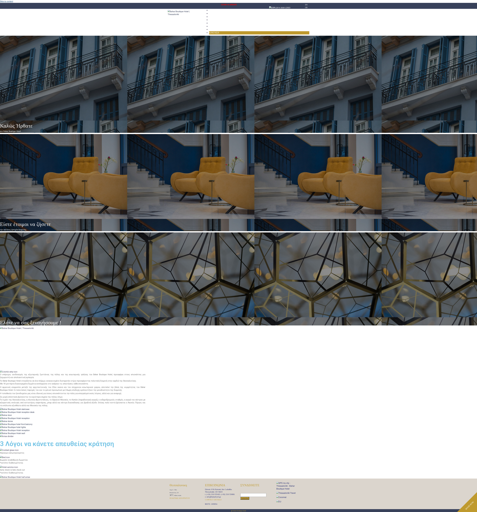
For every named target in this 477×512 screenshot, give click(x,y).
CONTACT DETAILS (213, 500)
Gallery (214, 23)
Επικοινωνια (216, 29)
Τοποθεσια (215, 17)
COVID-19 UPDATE (229, 4)
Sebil (212, 26)
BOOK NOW (469, 505)
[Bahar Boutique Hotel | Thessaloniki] (184, 12)
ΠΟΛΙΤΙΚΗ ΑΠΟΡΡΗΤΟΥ (180, 498)
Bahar (213, 10)
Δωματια (214, 13)
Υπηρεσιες (215, 20)
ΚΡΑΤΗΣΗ (214, 32)
